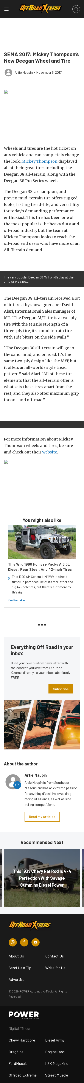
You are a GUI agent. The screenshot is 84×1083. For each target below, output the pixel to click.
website (49, 452)
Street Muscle (56, 1075)
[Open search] (76, 9)
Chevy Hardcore (22, 1040)
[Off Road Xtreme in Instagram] (13, 942)
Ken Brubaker (16, 600)
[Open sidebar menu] (6, 9)
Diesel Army (54, 1040)
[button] (42, 115)
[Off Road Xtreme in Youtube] (35, 942)
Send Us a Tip (20, 967)
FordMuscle (18, 1063)
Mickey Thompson (40, 161)
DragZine (16, 1051)
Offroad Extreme (23, 1075)
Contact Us (54, 956)
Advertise (17, 979)
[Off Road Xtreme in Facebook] (24, 942)
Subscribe (61, 689)
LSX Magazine (56, 1063)
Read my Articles (42, 816)
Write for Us (55, 967)
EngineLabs (55, 1051)
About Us (16, 956)
